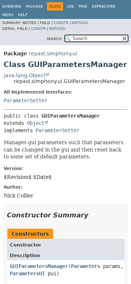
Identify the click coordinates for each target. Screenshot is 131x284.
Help (22, 15)
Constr (60, 23)
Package (34, 6)
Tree (82, 6)
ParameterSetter (25, 100)
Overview (11, 6)
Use (70, 6)
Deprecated (104, 6)
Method (80, 23)
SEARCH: (55, 39)
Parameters (85, 266)
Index (7, 15)
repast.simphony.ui (53, 53)
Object (35, 123)
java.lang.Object (24, 75)
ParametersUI (27, 273)
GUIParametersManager (39, 266)
